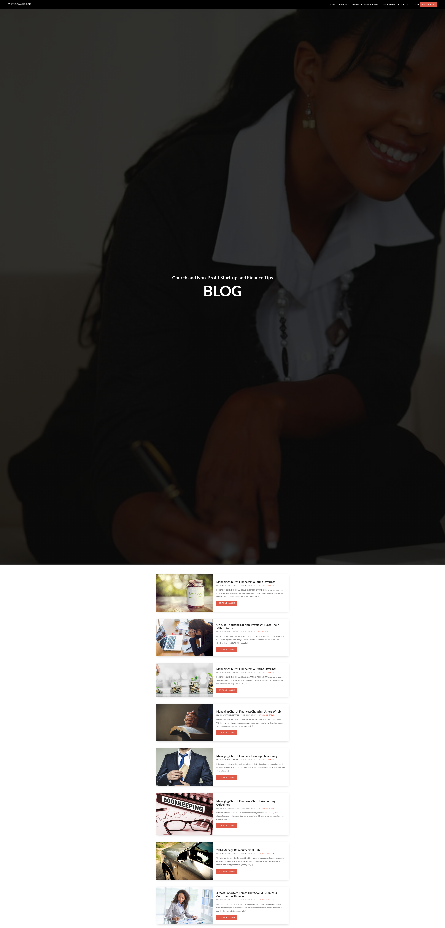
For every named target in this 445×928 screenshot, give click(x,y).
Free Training (388, 4)
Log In (416, 4)
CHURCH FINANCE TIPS (266, 853)
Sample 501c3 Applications (365, 4)
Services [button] (343, 4)
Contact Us (403, 4)
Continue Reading (227, 603)
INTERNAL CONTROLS (266, 585)
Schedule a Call (429, 4)
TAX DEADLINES (263, 631)
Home (332, 4)
